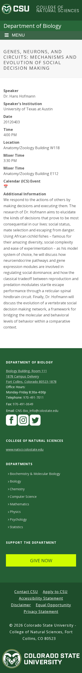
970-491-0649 (23, 404)
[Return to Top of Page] (72, 664)
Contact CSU (26, 591)
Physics (15, 511)
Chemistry (17, 489)
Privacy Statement (41, 611)
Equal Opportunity (53, 604)
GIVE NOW (41, 560)
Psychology (18, 519)
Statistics (16, 527)
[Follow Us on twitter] (35, 421)
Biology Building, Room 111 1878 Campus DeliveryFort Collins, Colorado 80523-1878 (31, 376)
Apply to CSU (55, 591)
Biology (15, 481)
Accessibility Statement (41, 598)
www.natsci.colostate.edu (25, 449)
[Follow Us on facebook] (11, 421)
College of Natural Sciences (57, 9)
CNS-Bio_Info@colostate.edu (36, 411)
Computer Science (23, 496)
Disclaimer (21, 604)
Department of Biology (32, 25)
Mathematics (19, 504)
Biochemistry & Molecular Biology (35, 474)
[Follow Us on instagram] (23, 421)
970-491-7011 (33, 397)
